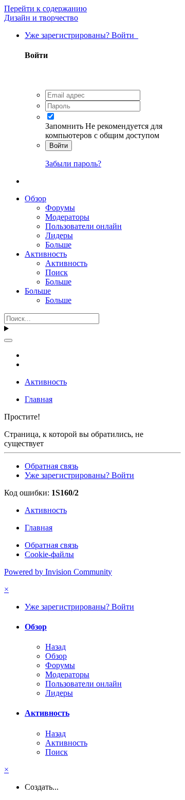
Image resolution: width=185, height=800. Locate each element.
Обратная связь (51, 466)
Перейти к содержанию (45, 8)
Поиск (56, 272)
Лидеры (59, 235)
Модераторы (67, 217)
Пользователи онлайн (83, 226)
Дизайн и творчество (41, 17)
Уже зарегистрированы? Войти (81, 35)
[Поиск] (8, 340)
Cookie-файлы (49, 554)
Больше (58, 244)
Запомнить (64, 126)
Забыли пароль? (73, 163)
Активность (46, 254)
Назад (55, 646)
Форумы (60, 207)
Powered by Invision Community (58, 571)
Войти (58, 145)
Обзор (35, 198)
